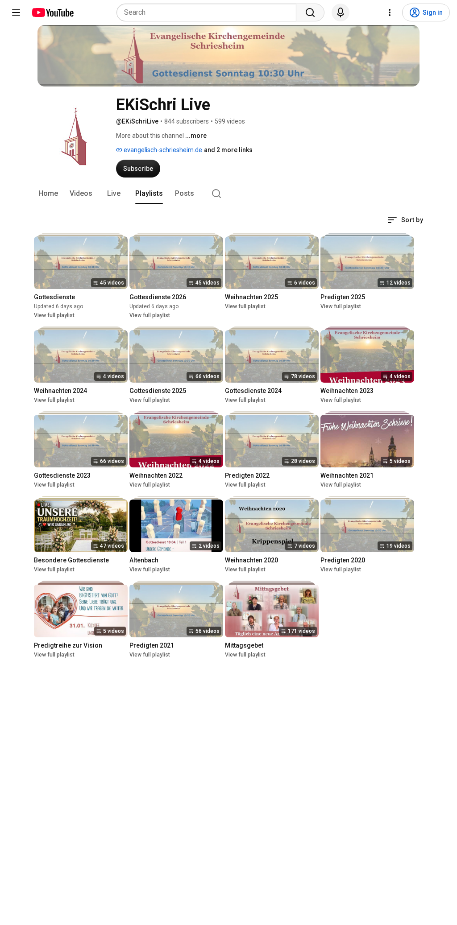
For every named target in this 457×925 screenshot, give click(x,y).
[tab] (48, 193)
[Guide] (16, 12)
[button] (405, 220)
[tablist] (228, 193)
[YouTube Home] (52, 12)
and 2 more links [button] (228, 149)
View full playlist (54, 315)
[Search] (310, 12)
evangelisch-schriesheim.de (162, 149)
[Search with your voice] (340, 12)
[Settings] (389, 12)
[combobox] (209, 12)
